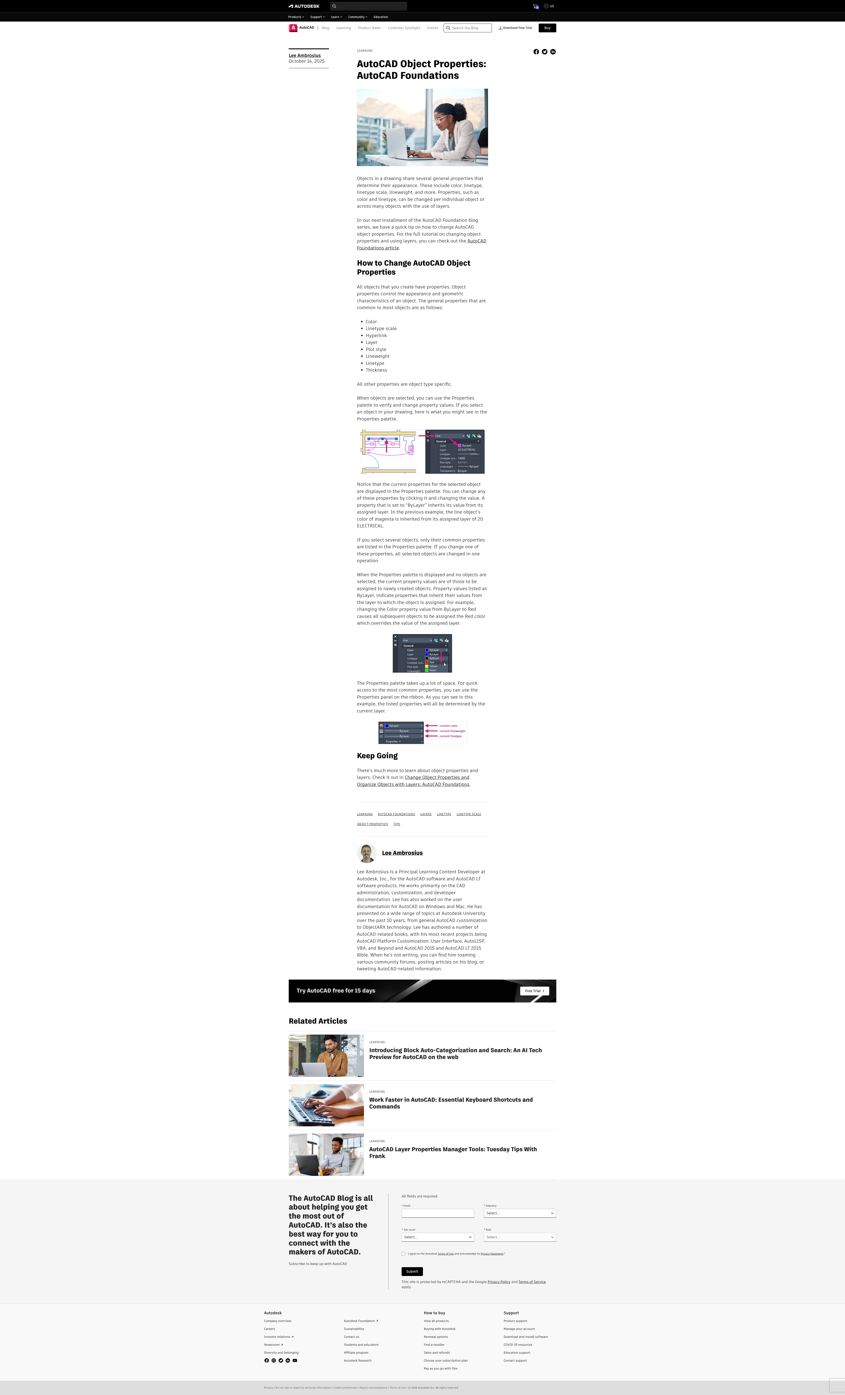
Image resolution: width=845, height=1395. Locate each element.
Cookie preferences (345, 1388)
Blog (325, 27)
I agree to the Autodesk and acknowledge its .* (456, 1256)
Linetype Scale (469, 814)
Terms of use (398, 1388)
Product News (369, 27)
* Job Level (408, 1230)
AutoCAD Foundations (396, 814)
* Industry (490, 1206)
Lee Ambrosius (305, 55)
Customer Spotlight (404, 27)
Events (432, 27)
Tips (396, 824)
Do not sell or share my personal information (303, 1388)
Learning (343, 27)
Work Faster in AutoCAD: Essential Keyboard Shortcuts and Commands (451, 1103)
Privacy (268, 1388)
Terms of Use (446, 1254)
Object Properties (372, 824)
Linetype (444, 814)
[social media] (281, 1360)
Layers (426, 814)
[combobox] (368, 6)
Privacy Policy (499, 1281)
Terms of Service (532, 1281)
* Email (406, 1206)
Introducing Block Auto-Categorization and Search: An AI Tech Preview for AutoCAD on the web (455, 1054)
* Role (487, 1230)
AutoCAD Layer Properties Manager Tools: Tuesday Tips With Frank (453, 1153)
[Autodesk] (304, 6)
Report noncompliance (374, 1388)
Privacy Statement (492, 1254)
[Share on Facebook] (536, 52)
